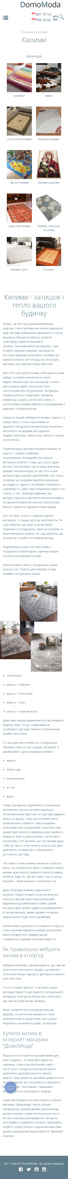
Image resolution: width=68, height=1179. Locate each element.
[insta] (44, 1169)
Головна (26, 32)
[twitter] (29, 1169)
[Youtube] (37, 1169)
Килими (42, 32)
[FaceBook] (21, 1169)
